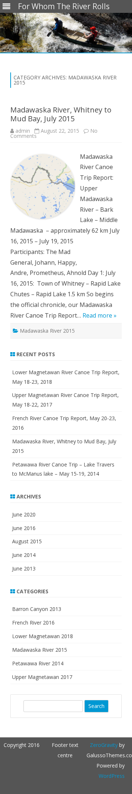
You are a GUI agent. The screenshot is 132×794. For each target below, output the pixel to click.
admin (22, 130)
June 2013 (24, 568)
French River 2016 (33, 622)
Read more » (99, 315)
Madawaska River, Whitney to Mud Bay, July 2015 (60, 114)
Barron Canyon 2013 (36, 608)
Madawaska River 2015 (47, 330)
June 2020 (24, 514)
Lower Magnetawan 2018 (42, 636)
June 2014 (24, 554)
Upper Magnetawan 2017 (42, 676)
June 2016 (24, 528)
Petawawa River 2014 (37, 663)
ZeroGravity (104, 744)
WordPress (112, 775)
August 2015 (27, 541)
